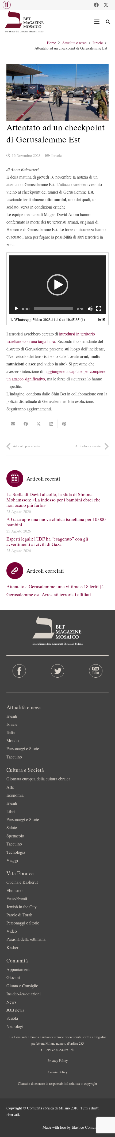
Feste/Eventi (16, 898)
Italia (10, 732)
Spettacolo (15, 835)
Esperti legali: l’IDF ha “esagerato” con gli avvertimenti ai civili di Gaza (47, 541)
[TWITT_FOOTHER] (57, 671)
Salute (11, 827)
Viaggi (12, 860)
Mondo (12, 740)
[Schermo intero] (98, 308)
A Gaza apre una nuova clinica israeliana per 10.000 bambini (56, 521)
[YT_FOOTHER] (96, 671)
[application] (57, 284)
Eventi (11, 716)
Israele (56, 155)
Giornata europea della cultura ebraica (38, 778)
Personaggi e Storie (22, 748)
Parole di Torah (19, 914)
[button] (6, 5)
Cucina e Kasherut (22, 882)
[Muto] (90, 308)
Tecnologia (15, 852)
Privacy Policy (58, 1060)
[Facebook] (96, 5)
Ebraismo (14, 890)
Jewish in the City (21, 906)
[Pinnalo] (64, 424)
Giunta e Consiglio (22, 985)
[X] (106, 5)
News (11, 1002)
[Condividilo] (25, 424)
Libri (10, 811)
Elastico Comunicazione (90, 1127)
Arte (10, 787)
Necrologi (14, 1026)
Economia (15, 795)
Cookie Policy (57, 1072)
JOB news (15, 1010)
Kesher (12, 947)
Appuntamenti (18, 969)
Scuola (12, 1018)
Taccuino (14, 757)
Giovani (13, 977)
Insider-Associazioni (23, 993)
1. (47, 319)
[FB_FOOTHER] (19, 671)
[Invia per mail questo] (12, 424)
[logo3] (24, 21)
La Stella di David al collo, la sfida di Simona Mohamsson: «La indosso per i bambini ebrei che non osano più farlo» (53, 500)
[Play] (16, 308)
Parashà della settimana (25, 939)
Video (11, 931)
